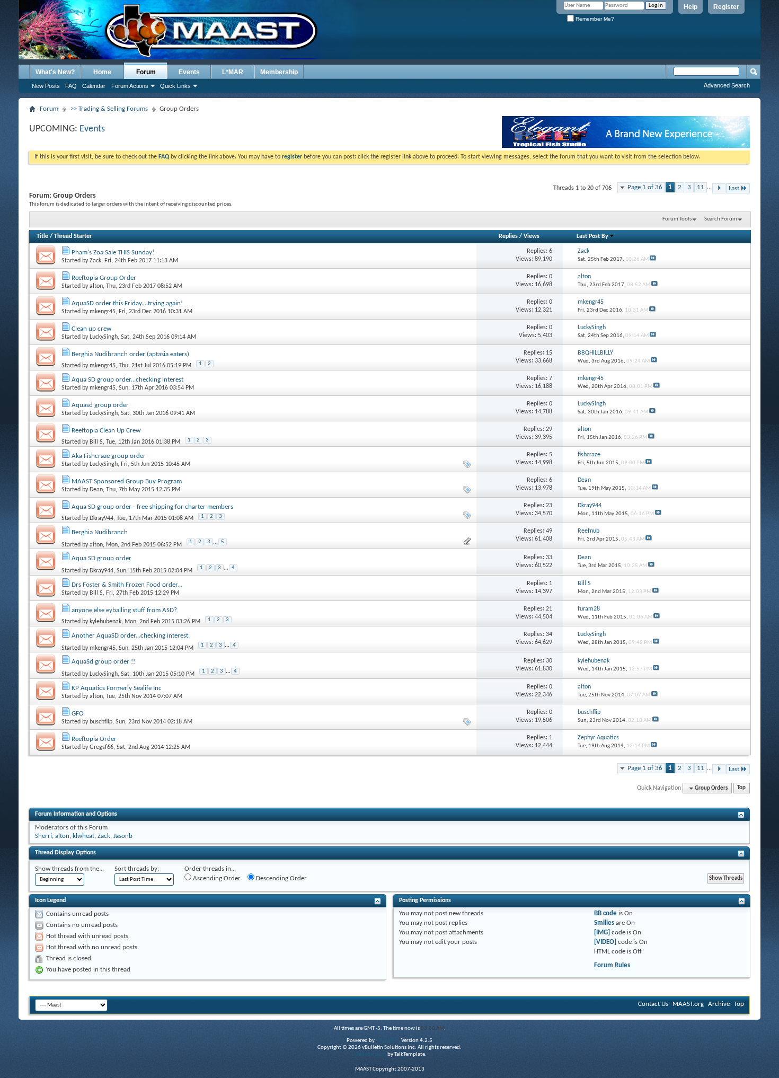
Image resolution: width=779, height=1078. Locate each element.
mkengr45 (103, 311)
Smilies (604, 923)
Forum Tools (677, 219)
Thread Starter (73, 236)
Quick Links (175, 86)
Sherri (43, 836)
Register (726, 7)
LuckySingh (104, 337)
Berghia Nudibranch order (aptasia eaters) (130, 354)
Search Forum (720, 219)
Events (189, 72)
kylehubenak (105, 621)
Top (741, 788)
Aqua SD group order (101, 558)
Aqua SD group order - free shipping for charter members (152, 506)
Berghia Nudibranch (100, 532)
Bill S (96, 442)
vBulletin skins (369, 1054)
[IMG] (602, 932)
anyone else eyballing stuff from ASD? (124, 610)
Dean (96, 490)
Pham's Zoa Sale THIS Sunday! (113, 252)
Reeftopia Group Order (104, 278)
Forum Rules (612, 965)
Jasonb (122, 836)
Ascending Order (216, 878)
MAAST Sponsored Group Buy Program (127, 481)
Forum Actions (129, 86)
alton (96, 286)
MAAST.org (688, 1004)
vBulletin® (388, 1041)
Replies (508, 236)
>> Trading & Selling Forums (109, 108)
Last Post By (592, 236)
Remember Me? (594, 19)
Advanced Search (727, 85)
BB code (605, 913)
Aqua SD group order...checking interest (127, 379)
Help (690, 7)
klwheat (83, 836)
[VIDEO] (605, 942)
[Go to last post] (653, 259)
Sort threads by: (136, 868)
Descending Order (280, 878)
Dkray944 (101, 518)
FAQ (71, 86)
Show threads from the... (69, 868)
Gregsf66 (101, 747)
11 (700, 187)
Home (102, 72)
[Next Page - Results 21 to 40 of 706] (718, 188)
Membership (279, 72)
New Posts (46, 86)
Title (42, 236)
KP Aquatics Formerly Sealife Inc (117, 688)
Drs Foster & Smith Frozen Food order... (127, 584)
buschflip (101, 722)
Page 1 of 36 (644, 187)
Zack (95, 261)
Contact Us (653, 1004)
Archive (719, 1004)
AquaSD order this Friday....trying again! (127, 303)
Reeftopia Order (94, 739)
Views (531, 236)
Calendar (93, 86)
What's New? (55, 72)
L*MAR (232, 72)
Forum (146, 72)
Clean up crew (91, 328)
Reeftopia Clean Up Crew (106, 430)
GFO (78, 713)
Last (734, 188)
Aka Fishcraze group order (109, 456)
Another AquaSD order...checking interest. (131, 635)
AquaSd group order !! (103, 661)
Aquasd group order (100, 405)
